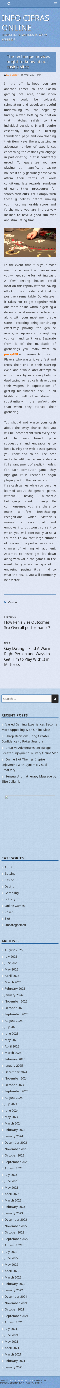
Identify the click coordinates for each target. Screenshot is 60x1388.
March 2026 (13, 982)
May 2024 (11, 1117)
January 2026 (14, 995)
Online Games (15, 906)
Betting (10, 874)
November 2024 (16, 1078)
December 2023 (16, 1142)
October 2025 (14, 1008)
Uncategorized (15, 925)
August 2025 (13, 1021)
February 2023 (15, 1207)
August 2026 (13, 950)
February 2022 (15, 1284)
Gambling (12, 893)
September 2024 (16, 1091)
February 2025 (15, 1059)
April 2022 (12, 1271)
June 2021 (11, 1335)
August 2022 (13, 1245)
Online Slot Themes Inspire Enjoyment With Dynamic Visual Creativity (24, 764)
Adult (8, 867)
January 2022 (14, 1290)
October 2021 (14, 1309)
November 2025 (16, 1001)
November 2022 (16, 1226)
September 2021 (16, 1316)
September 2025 (16, 1014)
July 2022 (11, 1252)
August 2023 (13, 1168)
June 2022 (11, 1258)
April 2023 (12, 1194)
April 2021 (12, 1348)
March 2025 (13, 1053)
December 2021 (16, 1296)
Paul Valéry (12, 75)
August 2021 (13, 1322)
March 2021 (13, 1354)
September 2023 (16, 1162)
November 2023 (16, 1149)
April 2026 (12, 976)
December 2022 (16, 1220)
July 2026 (11, 956)
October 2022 (14, 1232)
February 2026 (15, 988)
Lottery (10, 899)
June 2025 (11, 1034)
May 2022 (11, 1264)
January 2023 (14, 1213)
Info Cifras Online (25, 22)
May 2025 (11, 1040)
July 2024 (11, 1104)
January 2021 (14, 1367)
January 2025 (14, 1066)
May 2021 (11, 1342)
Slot (7, 918)
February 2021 (15, 1361)
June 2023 (11, 1181)
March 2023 (13, 1200)
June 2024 (11, 1110)
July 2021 (11, 1329)
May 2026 (11, 969)
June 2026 (11, 963)
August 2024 (13, 1098)
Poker (9, 912)
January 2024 (14, 1136)
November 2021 (16, 1303)
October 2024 (14, 1085)
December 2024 (16, 1072)
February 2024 (15, 1130)
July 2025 (11, 1027)
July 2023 (11, 1175)
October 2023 (14, 1155)
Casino (12, 602)
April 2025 (12, 1046)
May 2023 (11, 1188)
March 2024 (13, 1123)
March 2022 (13, 1277)
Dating (9, 886)
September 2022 (16, 1239)
